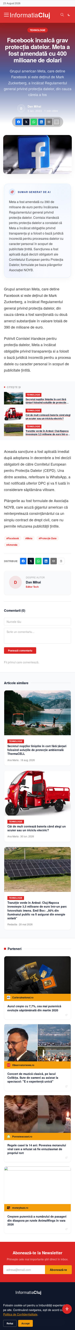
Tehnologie (37, 30)
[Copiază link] (56, 122)
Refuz (10, 1323)
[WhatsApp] (34, 122)
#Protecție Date (48, 538)
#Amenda (11, 545)
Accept (25, 1323)
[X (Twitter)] (26, 122)
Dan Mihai (34, 106)
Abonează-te (58, 1270)
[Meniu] (6, 14)
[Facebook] (18, 122)
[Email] (49, 122)
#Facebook (12, 538)
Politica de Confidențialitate (20, 1314)
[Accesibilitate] (67, 1309)
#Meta (28, 538)
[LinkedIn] (41, 122)
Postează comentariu (20, 650)
